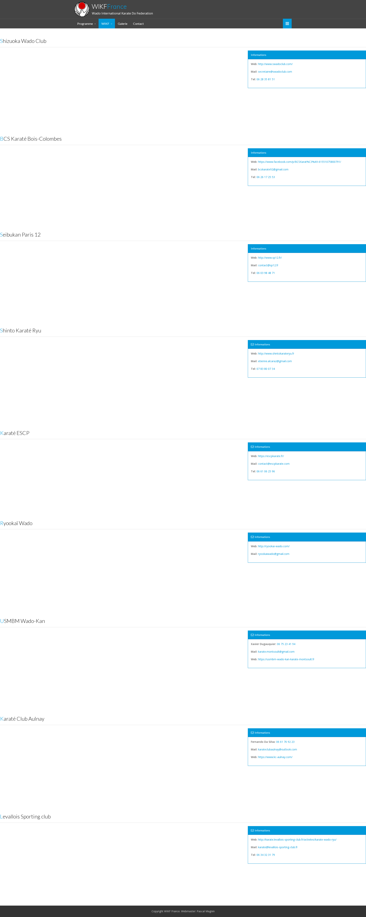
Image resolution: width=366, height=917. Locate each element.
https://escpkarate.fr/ (271, 456)
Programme (85, 23)
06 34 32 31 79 (266, 855)
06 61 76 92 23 (285, 742)
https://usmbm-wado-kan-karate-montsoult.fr (286, 659)
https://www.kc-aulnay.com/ (275, 757)
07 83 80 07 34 (266, 369)
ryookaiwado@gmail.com (273, 554)
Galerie (122, 23)
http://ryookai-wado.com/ (274, 546)
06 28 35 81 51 (266, 79)
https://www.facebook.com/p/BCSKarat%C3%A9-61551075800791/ (299, 162)
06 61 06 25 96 (266, 471)
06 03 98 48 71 (266, 273)
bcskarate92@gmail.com (273, 169)
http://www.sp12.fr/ (270, 257)
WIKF (109, 6)
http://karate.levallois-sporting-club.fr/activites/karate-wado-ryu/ (297, 839)
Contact (138, 23)
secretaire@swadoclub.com (275, 71)
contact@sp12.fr (268, 265)
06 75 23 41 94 (286, 644)
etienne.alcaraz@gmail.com (275, 361)
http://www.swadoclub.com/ (275, 64)
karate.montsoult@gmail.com (276, 651)
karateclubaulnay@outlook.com (277, 749)
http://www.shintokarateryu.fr (276, 353)
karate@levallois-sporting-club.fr (278, 847)
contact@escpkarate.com (274, 463)
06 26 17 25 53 (266, 177)
